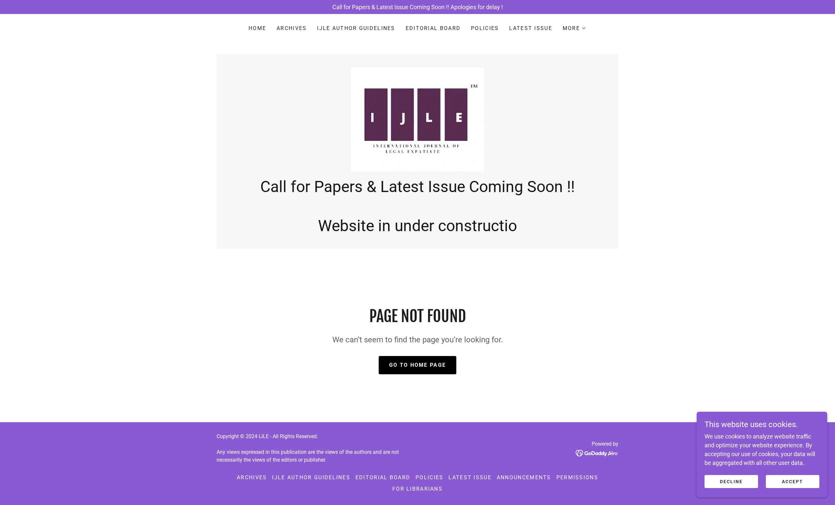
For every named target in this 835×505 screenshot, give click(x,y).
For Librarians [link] (417, 489)
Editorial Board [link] (433, 28)
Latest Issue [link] (530, 28)
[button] (574, 28)
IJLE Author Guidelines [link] (356, 28)
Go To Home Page (417, 365)
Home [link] (257, 28)
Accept (792, 481)
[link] (417, 119)
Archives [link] (292, 28)
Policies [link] (485, 28)
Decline (731, 481)
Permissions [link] (577, 477)
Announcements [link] (524, 477)
